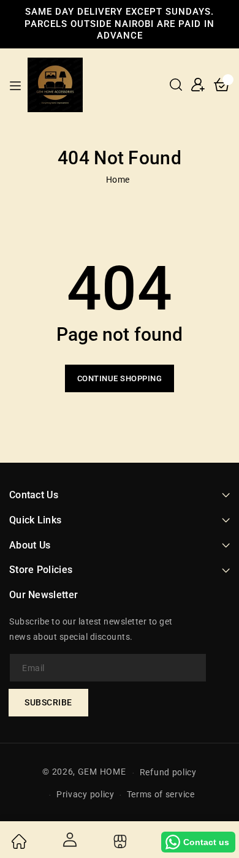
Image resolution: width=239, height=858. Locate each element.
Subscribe (48, 702)
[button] (176, 84)
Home (118, 179)
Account (68, 839)
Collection (118, 841)
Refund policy (168, 772)
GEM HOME (102, 772)
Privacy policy (85, 794)
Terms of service (161, 794)
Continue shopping (119, 378)
